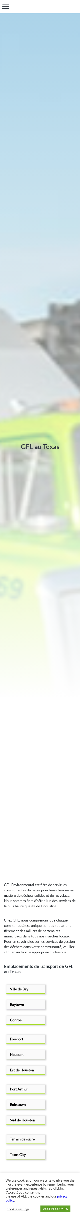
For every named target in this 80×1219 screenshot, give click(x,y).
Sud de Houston (22, 1120)
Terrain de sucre (22, 1139)
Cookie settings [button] (18, 1209)
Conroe (16, 1020)
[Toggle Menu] (5, 6)
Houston (17, 1054)
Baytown (17, 1004)
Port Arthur (19, 1089)
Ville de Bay (19, 989)
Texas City (18, 1154)
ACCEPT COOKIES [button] (55, 1209)
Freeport (16, 1039)
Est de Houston (22, 1070)
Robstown (18, 1104)
